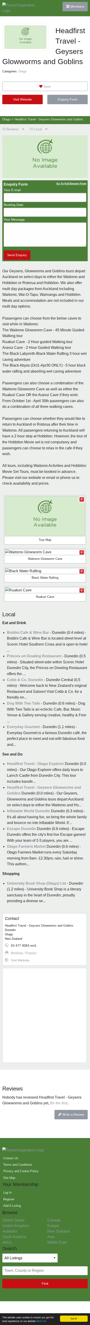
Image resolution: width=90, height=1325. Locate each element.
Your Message (14, 219)
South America (14, 1237)
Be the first (58, 1103)
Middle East (57, 1242)
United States (13, 1220)
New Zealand (58, 1231)
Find (45, 1283)
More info (41, 1321)
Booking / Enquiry (23, 953)
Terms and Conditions (17, 1164)
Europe (53, 1226)
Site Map (9, 1178)
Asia (51, 1237)
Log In (7, 1192)
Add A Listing (12, 1205)
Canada (53, 1220)
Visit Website (22, 99)
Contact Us (10, 1158)
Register (8, 1199)
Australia (9, 1231)
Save (46, 86)
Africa (7, 1242)
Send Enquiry (17, 255)
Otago (22, 71)
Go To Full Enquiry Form (71, 183)
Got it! (74, 1318)
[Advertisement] (45, 1015)
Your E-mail (12, 190)
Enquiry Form (68, 99)
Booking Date (13, 205)
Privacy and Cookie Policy (21, 1171)
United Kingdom (15, 1226)
